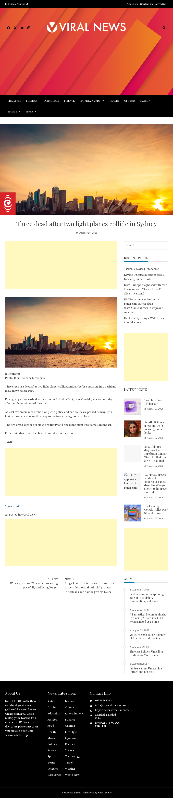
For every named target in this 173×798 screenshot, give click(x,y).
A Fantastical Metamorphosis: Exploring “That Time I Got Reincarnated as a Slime (148, 618)
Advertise (160, 4)
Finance (70, 719)
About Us (132, 4)
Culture (69, 707)
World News (29, 514)
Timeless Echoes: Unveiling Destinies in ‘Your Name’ (146, 653)
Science (69, 100)
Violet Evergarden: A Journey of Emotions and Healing (147, 636)
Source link (12, 506)
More (29, 111)
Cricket (51, 707)
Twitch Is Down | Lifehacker (141, 268)
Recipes (70, 744)
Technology (50, 100)
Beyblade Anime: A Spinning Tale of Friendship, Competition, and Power (147, 597)
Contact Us (146, 4)
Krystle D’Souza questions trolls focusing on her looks (154, 427)
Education (53, 713)
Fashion (145, 100)
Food (50, 725)
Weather (70, 768)
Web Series (54, 774)
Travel (69, 762)
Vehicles (52, 768)
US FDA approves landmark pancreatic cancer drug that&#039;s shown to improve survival (155, 483)
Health (114, 100)
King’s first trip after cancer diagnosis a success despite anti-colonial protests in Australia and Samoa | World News (89, 585)
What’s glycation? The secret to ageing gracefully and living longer (34, 583)
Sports (12, 111)
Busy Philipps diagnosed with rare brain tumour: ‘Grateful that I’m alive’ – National (145, 289)
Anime (51, 701)
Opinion (129, 100)
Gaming (70, 725)
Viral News (88, 792)
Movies (52, 738)
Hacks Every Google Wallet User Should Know (156, 509)
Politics (31, 100)
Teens (51, 762)
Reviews (52, 750)
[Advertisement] (86, 59)
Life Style (14, 100)
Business (70, 701)
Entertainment (90, 100)
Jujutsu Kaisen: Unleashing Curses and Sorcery (146, 670)
